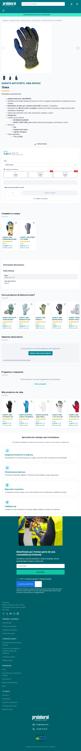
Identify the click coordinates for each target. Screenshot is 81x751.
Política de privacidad (9, 626)
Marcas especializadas (9, 682)
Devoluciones (6, 679)
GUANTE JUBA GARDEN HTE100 (24, 318)
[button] (4, 77)
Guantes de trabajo (14, 20)
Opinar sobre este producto (40, 353)
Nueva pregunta (40, 384)
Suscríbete (40, 572)
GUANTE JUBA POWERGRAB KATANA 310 (9, 238)
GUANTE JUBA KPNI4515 (40, 318)
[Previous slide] (3, 48)
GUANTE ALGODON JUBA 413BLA (42, 416)
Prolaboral (5, 20)
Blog (3, 686)
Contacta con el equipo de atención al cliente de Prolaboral (11, 651)
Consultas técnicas (8, 657)
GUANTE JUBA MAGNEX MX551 (57, 318)
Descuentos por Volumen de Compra (11, 674)
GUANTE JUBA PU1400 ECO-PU (7, 416)
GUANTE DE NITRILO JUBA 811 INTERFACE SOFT (26, 416)
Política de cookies (8, 633)
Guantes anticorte (26, 20)
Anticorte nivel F (36, 20)
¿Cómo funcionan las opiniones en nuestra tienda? (16, 360)
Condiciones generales (9, 630)
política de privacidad (45, 579)
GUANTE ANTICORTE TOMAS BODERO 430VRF (9, 319)
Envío (4, 669)
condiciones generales (31, 579)
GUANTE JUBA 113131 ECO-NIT (57, 416)
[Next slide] (77, 48)
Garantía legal (6, 623)
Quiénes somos (7, 660)
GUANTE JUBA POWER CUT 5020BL (27, 238)
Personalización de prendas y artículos (11, 644)
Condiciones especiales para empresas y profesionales (29, 14)
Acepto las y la (35, 579)
